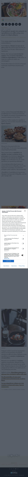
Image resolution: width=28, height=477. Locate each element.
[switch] (23, 238)
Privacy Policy (22, 265)
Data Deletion (6, 265)
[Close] (25, 211)
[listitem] (14, 236)
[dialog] (14, 238)
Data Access (14, 265)
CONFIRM (8, 261)
